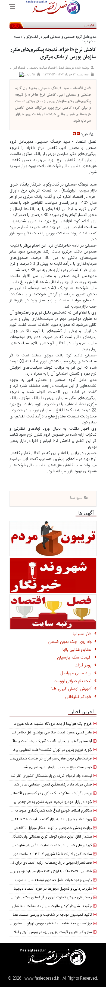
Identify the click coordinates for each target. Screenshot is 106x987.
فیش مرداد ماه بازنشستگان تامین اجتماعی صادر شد (53, 784)
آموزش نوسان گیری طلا (72, 689)
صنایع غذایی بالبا (78, 649)
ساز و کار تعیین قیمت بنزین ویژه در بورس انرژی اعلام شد (49, 932)
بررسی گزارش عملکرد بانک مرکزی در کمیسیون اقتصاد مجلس (46, 793)
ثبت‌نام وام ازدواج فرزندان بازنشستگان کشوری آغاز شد (51, 776)
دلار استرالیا (83, 634)
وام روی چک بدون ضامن (71, 642)
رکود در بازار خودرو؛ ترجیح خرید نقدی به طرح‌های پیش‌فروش (46, 802)
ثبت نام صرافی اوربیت (74, 681)
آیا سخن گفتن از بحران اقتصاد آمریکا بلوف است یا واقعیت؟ (48, 741)
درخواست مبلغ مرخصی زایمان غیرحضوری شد (57, 767)
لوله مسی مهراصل (77, 673)
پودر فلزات (84, 665)
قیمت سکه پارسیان (75, 657)
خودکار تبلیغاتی (79, 697)
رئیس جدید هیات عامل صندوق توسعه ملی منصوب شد (50, 880)
